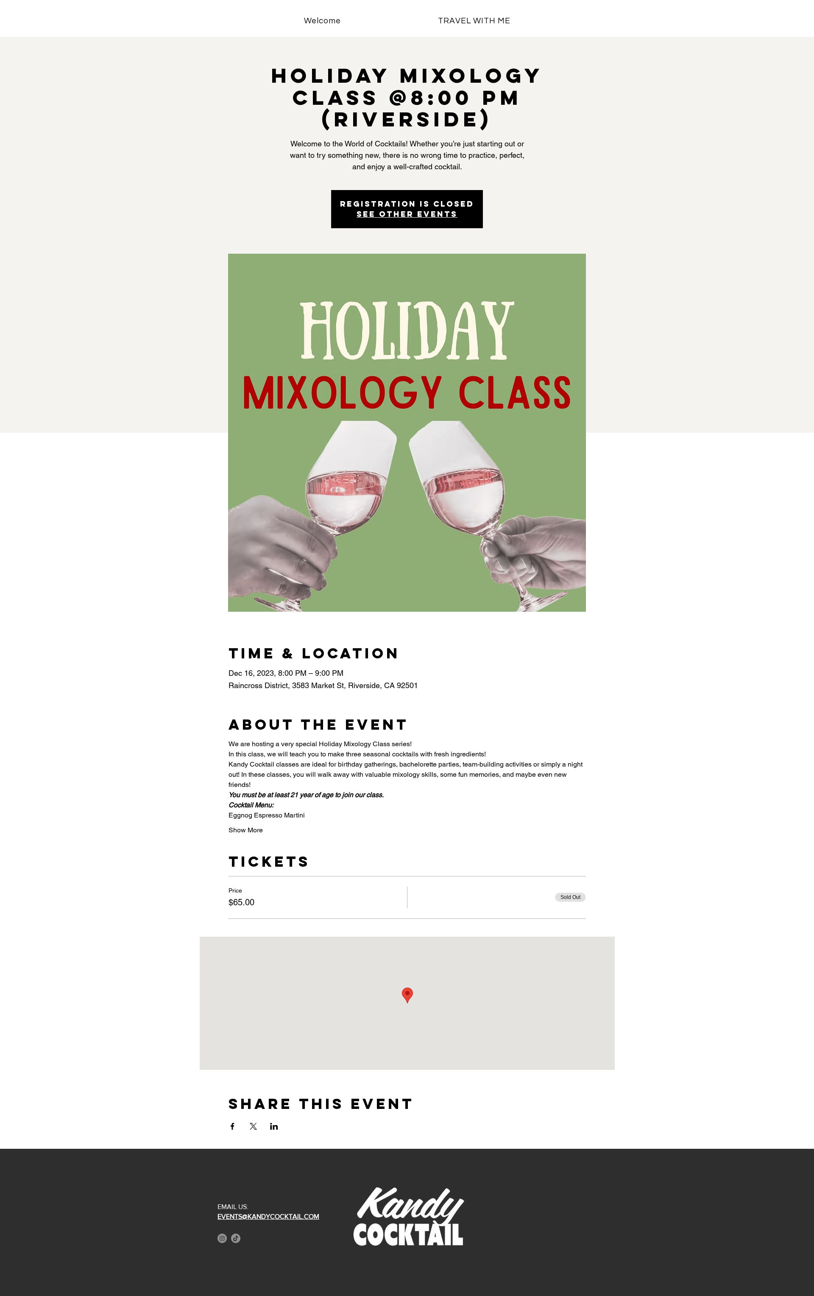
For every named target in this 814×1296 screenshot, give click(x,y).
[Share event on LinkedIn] (274, 1126)
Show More (246, 830)
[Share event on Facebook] (233, 1126)
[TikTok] (235, 1238)
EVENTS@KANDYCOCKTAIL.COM (268, 1216)
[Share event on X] (253, 1126)
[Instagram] (222, 1238)
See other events (407, 214)
